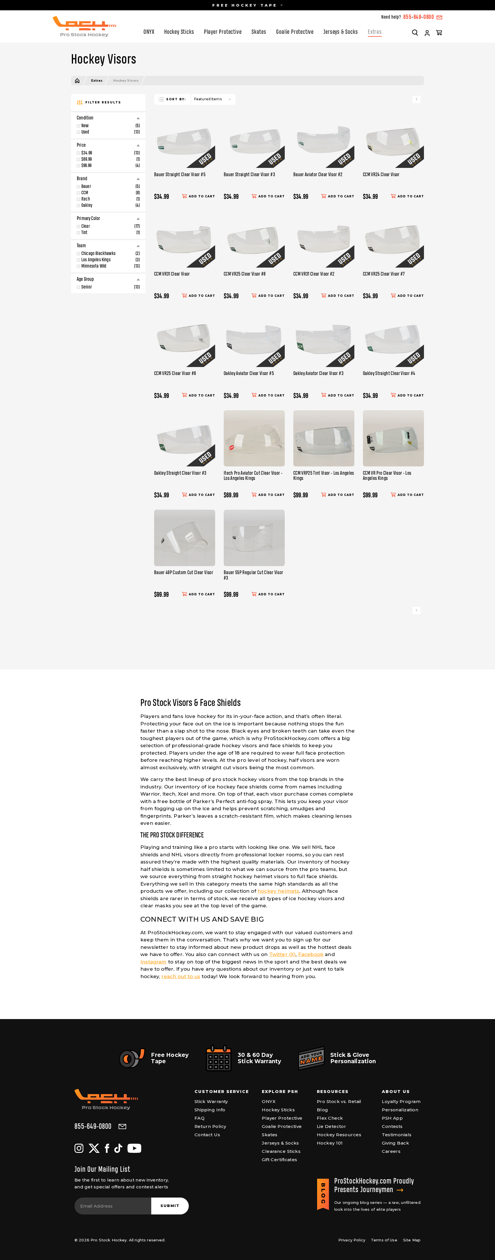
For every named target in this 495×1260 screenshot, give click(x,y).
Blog (322, 1109)
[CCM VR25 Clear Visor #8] (254, 239)
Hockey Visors (126, 80)
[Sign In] (427, 33)
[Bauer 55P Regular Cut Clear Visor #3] (254, 537)
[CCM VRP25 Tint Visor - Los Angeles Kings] (323, 438)
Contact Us (207, 1134)
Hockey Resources (339, 1134)
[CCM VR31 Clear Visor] (184, 239)
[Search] (415, 32)
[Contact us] (439, 17)
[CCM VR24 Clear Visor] (393, 139)
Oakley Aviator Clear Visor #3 (318, 373)
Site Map (412, 1240)
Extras (375, 32)
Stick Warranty (211, 1101)
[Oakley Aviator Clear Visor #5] (254, 338)
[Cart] (439, 32)
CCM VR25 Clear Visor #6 (175, 373)
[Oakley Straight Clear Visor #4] (393, 338)
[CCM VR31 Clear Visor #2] (323, 239)
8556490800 (418, 17)
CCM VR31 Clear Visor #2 (314, 274)
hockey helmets (278, 891)
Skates (259, 32)
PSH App (392, 1118)
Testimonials (396, 1134)
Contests (392, 1126)
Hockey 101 (330, 1143)
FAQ (200, 1118)
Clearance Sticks (281, 1151)
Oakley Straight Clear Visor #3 (180, 473)
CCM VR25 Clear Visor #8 (245, 274)
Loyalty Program (401, 1101)
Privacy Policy (351, 1240)
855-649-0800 (92, 1126)
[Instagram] (78, 1148)
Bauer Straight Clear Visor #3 (249, 174)
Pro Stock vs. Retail (339, 1101)
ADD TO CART (202, 196)
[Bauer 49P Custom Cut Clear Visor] (184, 537)
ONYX (149, 32)
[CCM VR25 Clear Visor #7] (393, 239)
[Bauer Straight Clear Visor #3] (254, 139)
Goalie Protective (295, 32)
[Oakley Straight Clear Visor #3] (184, 438)
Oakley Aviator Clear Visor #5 (249, 373)
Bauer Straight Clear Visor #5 (179, 174)
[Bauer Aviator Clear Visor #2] (323, 139)
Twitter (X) (282, 954)
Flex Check (330, 1118)
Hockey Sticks (179, 32)
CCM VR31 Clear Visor (172, 274)
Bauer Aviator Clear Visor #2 (318, 174)
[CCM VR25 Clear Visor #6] (184, 338)
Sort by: (176, 99)
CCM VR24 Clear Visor (381, 174)
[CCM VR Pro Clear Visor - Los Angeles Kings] (393, 438)
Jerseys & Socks (340, 32)
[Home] (77, 80)
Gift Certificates (279, 1159)
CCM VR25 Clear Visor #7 (384, 274)
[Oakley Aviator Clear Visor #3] (323, 338)
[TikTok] (118, 1148)
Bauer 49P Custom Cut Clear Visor (183, 572)
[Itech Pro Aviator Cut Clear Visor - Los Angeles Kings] (254, 438)
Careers (391, 1151)
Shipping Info (210, 1109)
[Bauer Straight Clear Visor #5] (184, 139)
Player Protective (223, 32)
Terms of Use (384, 1240)
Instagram (153, 962)
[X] (94, 1148)
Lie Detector (331, 1126)
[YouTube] (134, 1148)
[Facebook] (107, 1148)
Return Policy (210, 1126)
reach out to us (180, 976)
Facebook (310, 954)
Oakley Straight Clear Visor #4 (389, 373)
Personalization (400, 1109)
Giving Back (395, 1143)
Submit (170, 1205)
